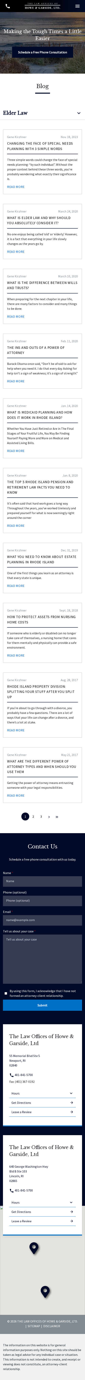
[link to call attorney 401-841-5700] (7, 6)
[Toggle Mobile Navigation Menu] (77, 6)
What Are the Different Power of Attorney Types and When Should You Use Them (41, 766)
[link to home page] (42, 6)
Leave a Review (21, 1112)
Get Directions (21, 1103)
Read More (16, 187)
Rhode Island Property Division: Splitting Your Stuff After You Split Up (41, 691)
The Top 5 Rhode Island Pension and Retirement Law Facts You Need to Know (40, 487)
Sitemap (34, 1326)
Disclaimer (51, 1326)
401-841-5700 (23, 1075)
